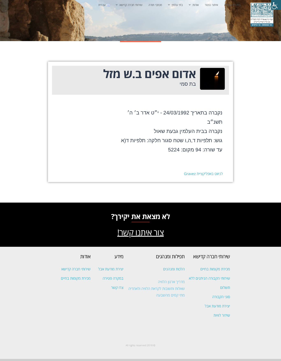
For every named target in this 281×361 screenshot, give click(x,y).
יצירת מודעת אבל (217, 305)
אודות (196, 5)
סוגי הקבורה (221, 296)
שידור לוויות (222, 315)
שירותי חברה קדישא (131, 5)
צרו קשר (117, 287)
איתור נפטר (211, 5)
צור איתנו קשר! (140, 232)
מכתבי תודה (155, 5)
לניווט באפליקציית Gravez (203, 173)
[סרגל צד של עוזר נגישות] (276, 5)
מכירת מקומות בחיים (215, 268)
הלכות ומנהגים (174, 268)
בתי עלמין (177, 5)
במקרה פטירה (232, 5)
